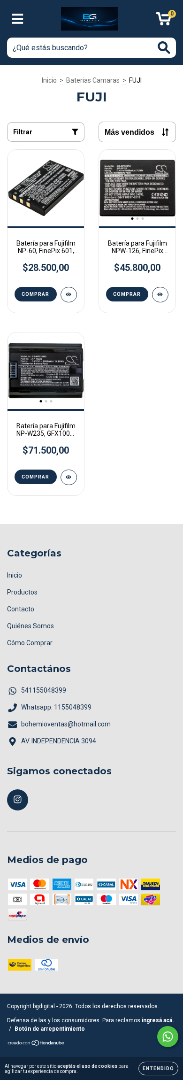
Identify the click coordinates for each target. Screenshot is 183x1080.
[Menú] (17, 18)
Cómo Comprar (30, 643)
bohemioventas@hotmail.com (66, 724)
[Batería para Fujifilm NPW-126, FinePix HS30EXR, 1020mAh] (160, 294)
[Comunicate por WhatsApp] (167, 1036)
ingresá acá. (158, 1020)
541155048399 (43, 690)
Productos (22, 592)
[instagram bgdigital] (17, 799)
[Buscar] (164, 48)
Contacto (20, 609)
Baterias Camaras (93, 80)
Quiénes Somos (30, 626)
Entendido (158, 1068)
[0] (163, 21)
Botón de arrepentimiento (50, 1029)
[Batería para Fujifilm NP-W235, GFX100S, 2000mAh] (69, 477)
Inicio (49, 80)
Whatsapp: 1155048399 (56, 707)
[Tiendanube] (36, 1044)
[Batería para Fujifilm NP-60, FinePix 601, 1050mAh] (69, 294)
